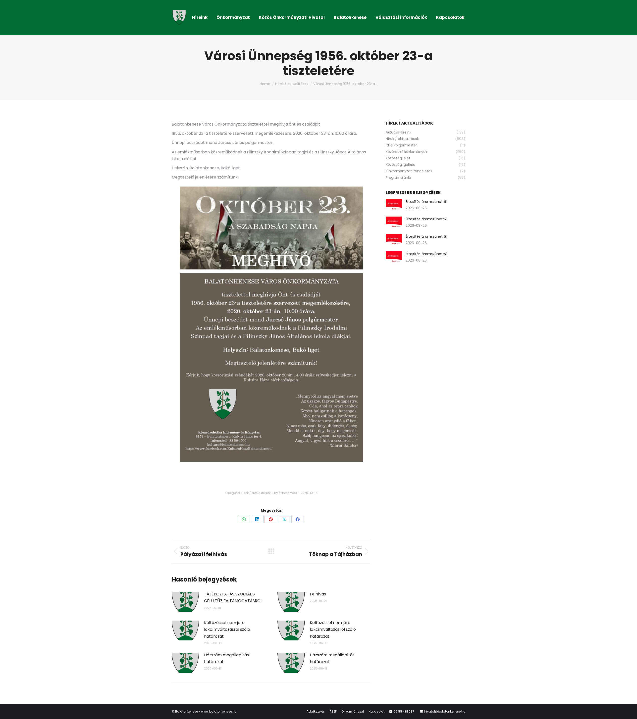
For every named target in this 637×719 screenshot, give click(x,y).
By (285, 493)
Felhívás (318, 594)
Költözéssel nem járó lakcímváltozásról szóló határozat (227, 629)
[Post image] (185, 602)
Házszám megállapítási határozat (227, 658)
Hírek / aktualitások (255, 493)
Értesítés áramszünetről (426, 201)
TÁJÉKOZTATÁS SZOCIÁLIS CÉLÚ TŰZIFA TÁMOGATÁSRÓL (233, 597)
